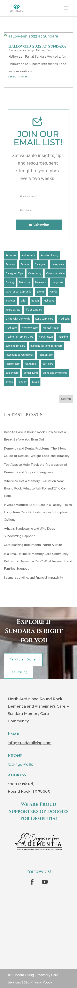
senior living (31, 372)
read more (17, 76)
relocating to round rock (19, 354)
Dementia (41, 282)
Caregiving (34, 273)
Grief (23, 300)
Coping (10, 282)
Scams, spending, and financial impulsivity (33, 577)
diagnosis (57, 282)
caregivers (58, 264)
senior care (12, 372)
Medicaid (64, 318)
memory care (30, 327)
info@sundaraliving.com (30, 742)
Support (22, 382)
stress (9, 382)
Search (66, 399)
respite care (13, 363)
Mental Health (51, 327)
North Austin (46, 336)
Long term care (44, 318)
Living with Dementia (18, 318)
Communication (55, 273)
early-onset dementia (18, 291)
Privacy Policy (41, 982)
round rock (31, 363)
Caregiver (40, 264)
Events (40, 291)
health (35, 300)
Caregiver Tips (14, 273)
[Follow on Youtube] (45, 882)
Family (53, 291)
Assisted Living (49, 255)
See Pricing (19, 672)
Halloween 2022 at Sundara (37, 46)
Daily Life (24, 282)
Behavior (11, 264)
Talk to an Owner (23, 659)
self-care (48, 363)
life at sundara (33, 309)
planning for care (15, 345)
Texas (35, 382)
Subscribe (40, 225)
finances (10, 300)
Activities (11, 255)
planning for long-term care (46, 345)
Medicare (11, 327)
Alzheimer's (28, 255)
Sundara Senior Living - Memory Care (30, 50)
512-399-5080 (20, 764)
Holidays (49, 300)
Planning (63, 336)
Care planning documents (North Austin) (33, 545)
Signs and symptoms (55, 372)
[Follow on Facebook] (32, 882)
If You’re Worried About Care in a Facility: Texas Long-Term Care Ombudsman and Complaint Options (38, 512)
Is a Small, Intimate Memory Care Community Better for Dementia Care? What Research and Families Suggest (38, 561)
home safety (13, 309)
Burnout (25, 264)
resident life (46, 354)
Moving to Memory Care (19, 336)
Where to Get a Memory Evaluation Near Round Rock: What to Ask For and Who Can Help (35, 488)
